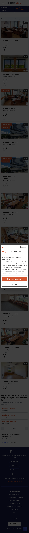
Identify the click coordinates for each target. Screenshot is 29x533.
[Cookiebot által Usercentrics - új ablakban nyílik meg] (20, 247)
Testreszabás (13, 284)
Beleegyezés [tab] (5, 251)
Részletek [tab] (14, 251)
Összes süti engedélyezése (14, 279)
